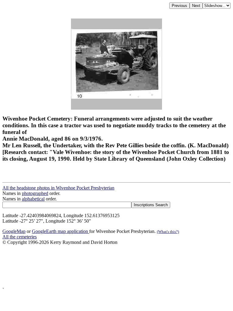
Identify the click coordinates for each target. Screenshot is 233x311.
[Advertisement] (116, 266)
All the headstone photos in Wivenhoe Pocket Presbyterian (58, 187)
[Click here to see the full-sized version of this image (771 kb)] (116, 108)
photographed (35, 193)
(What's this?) (168, 231)
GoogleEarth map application (60, 231)
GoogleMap (13, 231)
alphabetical (33, 198)
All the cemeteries (19, 236)
